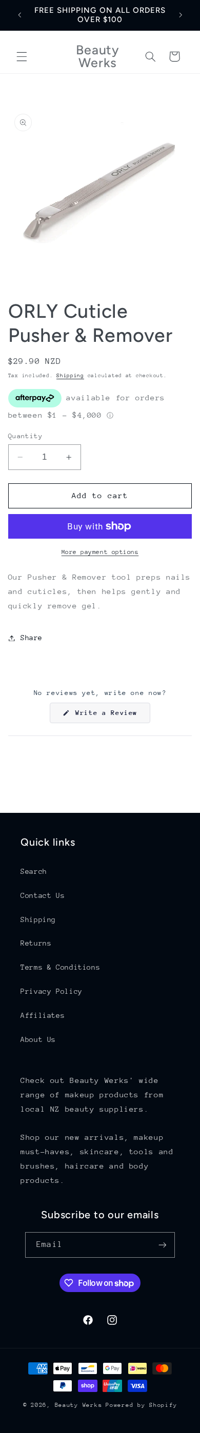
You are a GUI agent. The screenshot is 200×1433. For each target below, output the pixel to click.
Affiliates (43, 1015)
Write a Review (110, 715)
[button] (21, 56)
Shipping (70, 376)
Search (34, 871)
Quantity (25, 436)
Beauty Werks (79, 1405)
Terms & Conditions (60, 967)
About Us (38, 1039)
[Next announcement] (180, 15)
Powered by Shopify (141, 1405)
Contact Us (43, 895)
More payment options (100, 552)
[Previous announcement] (19, 15)
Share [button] (32, 637)
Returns (36, 943)
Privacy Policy (52, 991)
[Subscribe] (162, 1244)
